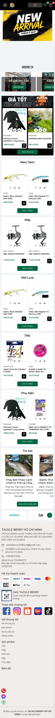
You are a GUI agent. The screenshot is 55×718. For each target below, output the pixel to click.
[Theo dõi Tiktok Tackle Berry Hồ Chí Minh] (48, 611)
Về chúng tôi (8, 623)
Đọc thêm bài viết (27, 504)
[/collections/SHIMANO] (14, 515)
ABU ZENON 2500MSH (39, 254)
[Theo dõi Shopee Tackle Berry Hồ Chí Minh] (27, 611)
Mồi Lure (27, 277)
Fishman (7, 136)
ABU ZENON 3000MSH (13, 254)
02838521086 (13, 556)
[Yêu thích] (10, 130)
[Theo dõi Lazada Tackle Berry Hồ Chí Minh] (38, 611)
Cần (4, 646)
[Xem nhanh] (15, 130)
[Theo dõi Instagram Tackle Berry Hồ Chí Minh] (17, 611)
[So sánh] (19, 130)
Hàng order (7, 636)
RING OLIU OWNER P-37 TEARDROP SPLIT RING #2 (40, 428)
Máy (28, 219)
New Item (27, 162)
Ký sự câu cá (8, 631)
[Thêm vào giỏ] (24, 145)
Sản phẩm (7, 627)
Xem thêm (27, 210)
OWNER (32, 424)
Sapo (38, 714)
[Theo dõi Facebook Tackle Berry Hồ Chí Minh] (7, 611)
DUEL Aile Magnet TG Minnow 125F (39, 197)
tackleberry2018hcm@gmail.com (23, 545)
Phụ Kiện (6, 662)
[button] (49, 129)
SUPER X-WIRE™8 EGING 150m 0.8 (37, 370)
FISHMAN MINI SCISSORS (40, 138)
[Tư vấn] (3, 702)
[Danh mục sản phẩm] (5, 5)
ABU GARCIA (8, 251)
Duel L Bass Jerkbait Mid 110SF (12, 197)
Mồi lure (6, 654)
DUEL (5, 193)
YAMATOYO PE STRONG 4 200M (14, 370)
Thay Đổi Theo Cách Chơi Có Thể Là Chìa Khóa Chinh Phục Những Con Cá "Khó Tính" (19, 481)
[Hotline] (4, 691)
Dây (27, 335)
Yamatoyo (8, 366)
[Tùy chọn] (24, 203)
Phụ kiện (27, 393)
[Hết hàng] (49, 145)
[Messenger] (3, 696)
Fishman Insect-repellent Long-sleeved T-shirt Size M (14, 139)
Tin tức (28, 450)
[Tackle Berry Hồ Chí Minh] (12, 5)
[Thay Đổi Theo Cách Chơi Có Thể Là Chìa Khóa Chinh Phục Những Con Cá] (19, 465)
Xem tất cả (27, 152)
